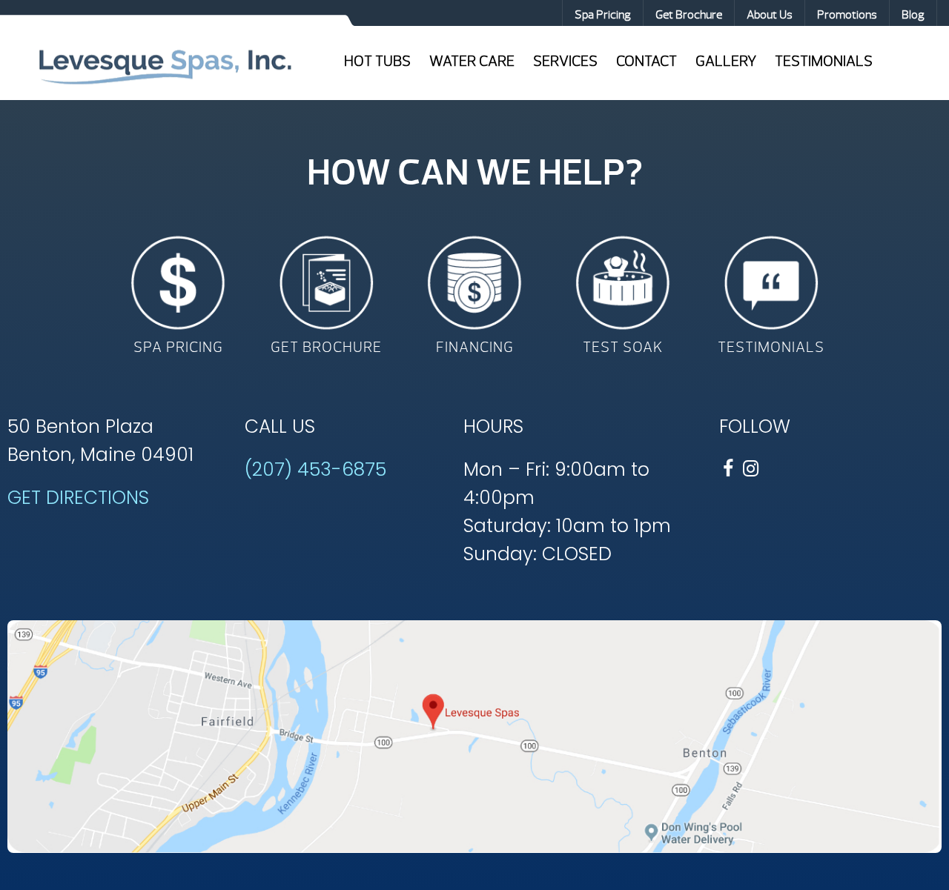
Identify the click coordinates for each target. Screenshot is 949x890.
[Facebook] (728, 468)
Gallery (725, 61)
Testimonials (824, 61)
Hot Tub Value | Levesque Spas (164, 65)
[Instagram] (750, 468)
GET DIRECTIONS (78, 498)
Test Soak (623, 347)
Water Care (472, 61)
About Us (770, 14)
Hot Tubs (377, 61)
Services (565, 61)
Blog (913, 14)
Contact (646, 61)
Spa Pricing (603, 14)
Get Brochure (688, 14)
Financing (475, 347)
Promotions (847, 14)
